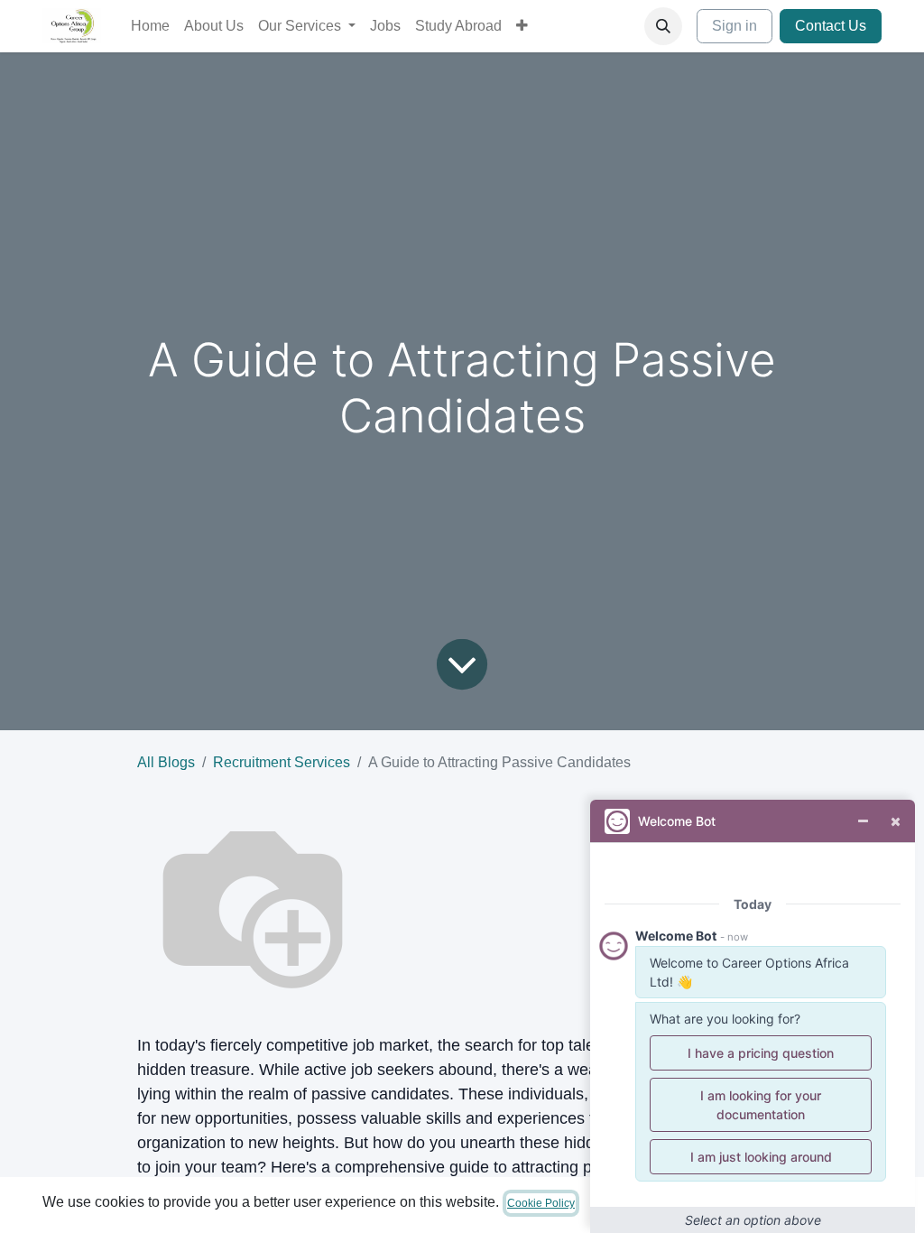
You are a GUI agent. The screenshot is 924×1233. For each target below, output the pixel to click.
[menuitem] (150, 26)
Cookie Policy (541, 1203)
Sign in (734, 25)
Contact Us (830, 25)
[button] (663, 26)
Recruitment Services (281, 762)
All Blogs (166, 762)
